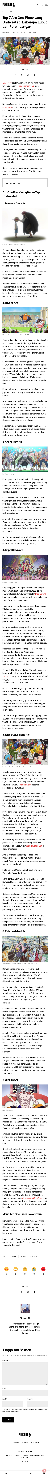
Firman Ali (5, 32)
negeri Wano (25, 784)
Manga (24, 1256)
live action (7, 107)
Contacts (17, 1455)
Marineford (40, 594)
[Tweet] (21, 75)
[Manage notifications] (44, 1471)
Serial (13, 32)
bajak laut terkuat (34, 845)
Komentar (6, 1361)
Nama (4, 1388)
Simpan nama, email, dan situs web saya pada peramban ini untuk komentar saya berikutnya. (24, 1411)
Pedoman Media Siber (37, 1455)
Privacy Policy (25, 1457)
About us (9, 1455)
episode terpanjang (25, 86)
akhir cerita (32, 1198)
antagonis (7, 676)
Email (4, 1399)
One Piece (7, 83)
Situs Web (30, 1399)
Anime (15, 1256)
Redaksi (25, 1455)
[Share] (15, 75)
